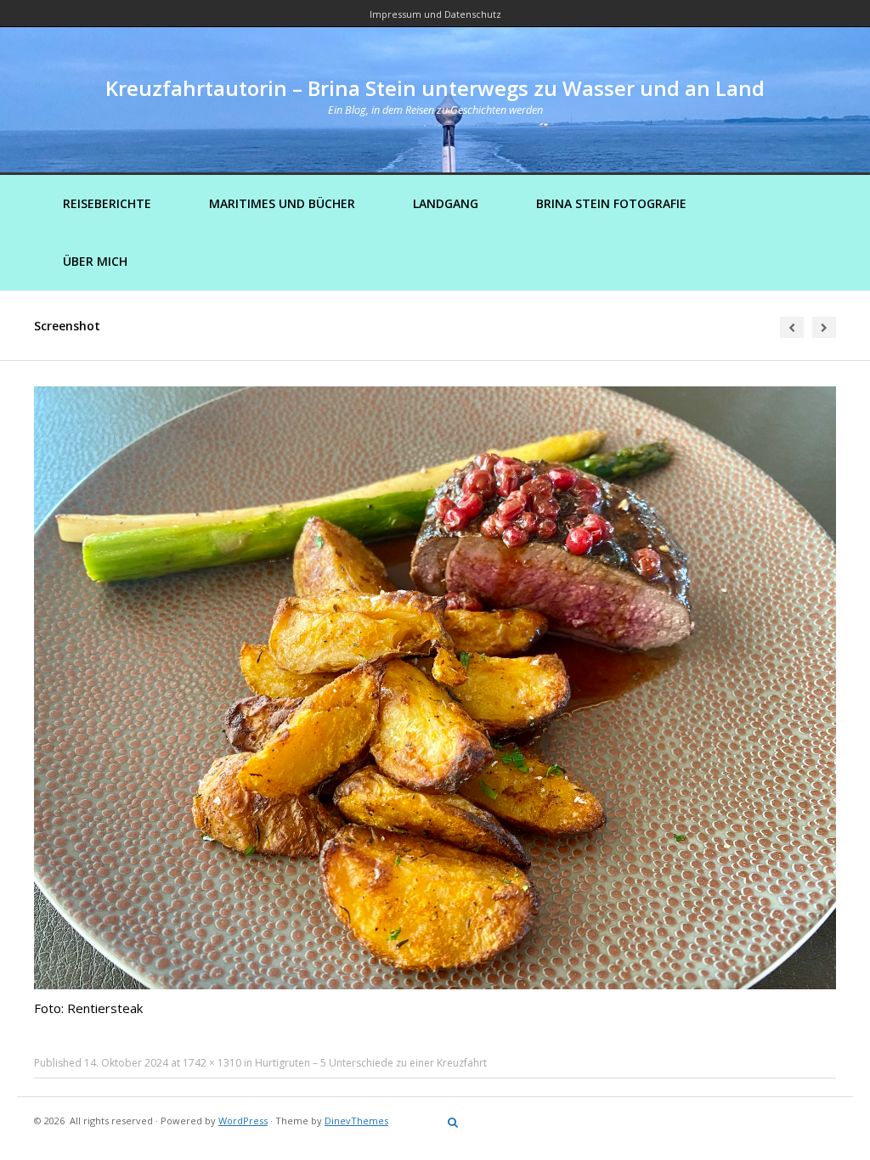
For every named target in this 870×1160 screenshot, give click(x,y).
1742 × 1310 (212, 1063)
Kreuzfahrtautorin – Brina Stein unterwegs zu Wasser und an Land (435, 88)
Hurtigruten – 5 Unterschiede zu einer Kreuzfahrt (371, 1063)
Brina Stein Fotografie (611, 203)
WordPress (243, 1120)
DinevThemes (356, 1120)
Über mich (95, 261)
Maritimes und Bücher (282, 203)
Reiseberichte (107, 203)
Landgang (445, 203)
